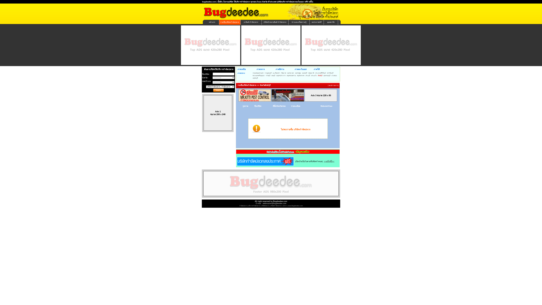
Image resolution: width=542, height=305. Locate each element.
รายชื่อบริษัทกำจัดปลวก (229, 22)
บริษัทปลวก (265, 206)
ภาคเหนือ (242, 69)
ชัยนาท (283, 73)
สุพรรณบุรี (327, 75)
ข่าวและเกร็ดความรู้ (299, 22)
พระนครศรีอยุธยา (259, 75)
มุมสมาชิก (331, 22)
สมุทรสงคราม (291, 75)
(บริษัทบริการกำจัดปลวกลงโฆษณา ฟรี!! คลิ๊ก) (295, 2)
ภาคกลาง (261, 69)
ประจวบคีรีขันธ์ (320, 73)
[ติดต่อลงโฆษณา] (271, 197)
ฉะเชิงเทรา (276, 73)
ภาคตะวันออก (301, 69)
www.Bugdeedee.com (295, 206)
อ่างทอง (334, 75)
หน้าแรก (212, 22)
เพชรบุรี (255, 78)
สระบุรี (308, 75)
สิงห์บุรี (320, 75)
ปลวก (285, 206)
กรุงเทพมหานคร (258, 73)
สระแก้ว (314, 75)
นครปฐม (298, 73)
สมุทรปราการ (281, 75)
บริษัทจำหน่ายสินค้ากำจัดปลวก (275, 22)
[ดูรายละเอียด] (288, 153)
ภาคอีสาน (280, 69)
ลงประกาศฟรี (317, 22)
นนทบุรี (304, 73)
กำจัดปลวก (243, 206)
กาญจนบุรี (268, 73)
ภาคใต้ (317, 69)
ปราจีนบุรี (330, 73)
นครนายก (290, 73)
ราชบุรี (268, 75)
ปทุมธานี (311, 73)
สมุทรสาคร (300, 75)
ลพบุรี (273, 75)
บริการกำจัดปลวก (254, 206)
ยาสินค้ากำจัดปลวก (251, 22)
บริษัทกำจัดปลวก (276, 206)
